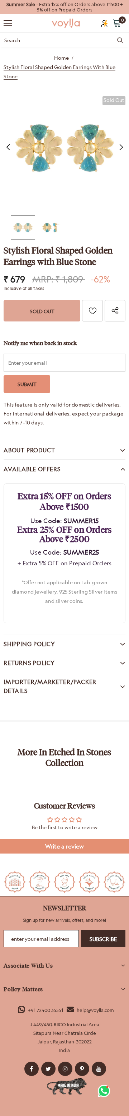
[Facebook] (31, 1069)
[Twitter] (48, 1069)
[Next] (120, 147)
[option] (64, 7)
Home (61, 57)
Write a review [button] (64, 846)
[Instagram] (65, 1069)
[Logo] (66, 23)
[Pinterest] (82, 1069)
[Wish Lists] (92, 310)
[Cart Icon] (117, 23)
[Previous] (8, 147)
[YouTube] (99, 1069)
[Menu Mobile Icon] (8, 23)
